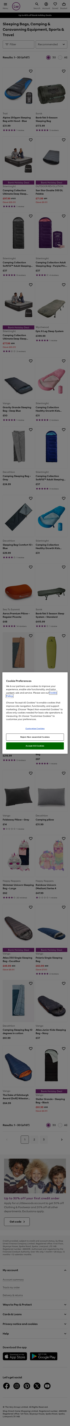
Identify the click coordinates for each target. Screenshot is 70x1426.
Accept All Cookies (35, 745)
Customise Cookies (35, 728)
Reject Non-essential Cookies (35, 737)
